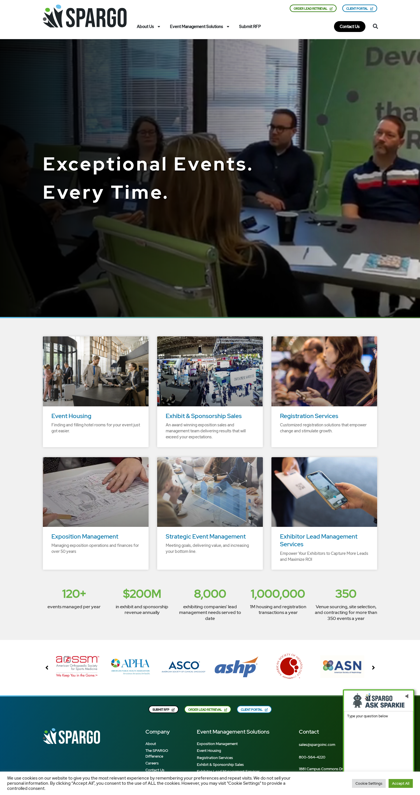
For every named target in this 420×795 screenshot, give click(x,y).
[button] (375, 26)
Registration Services (309, 416)
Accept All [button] (400, 783)
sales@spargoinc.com (317, 744)
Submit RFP (250, 26)
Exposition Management (84, 536)
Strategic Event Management (206, 536)
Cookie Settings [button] (368, 783)
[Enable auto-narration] (407, 696)
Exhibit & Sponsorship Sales (204, 416)
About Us (145, 26)
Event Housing (71, 416)
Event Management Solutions (196, 26)
